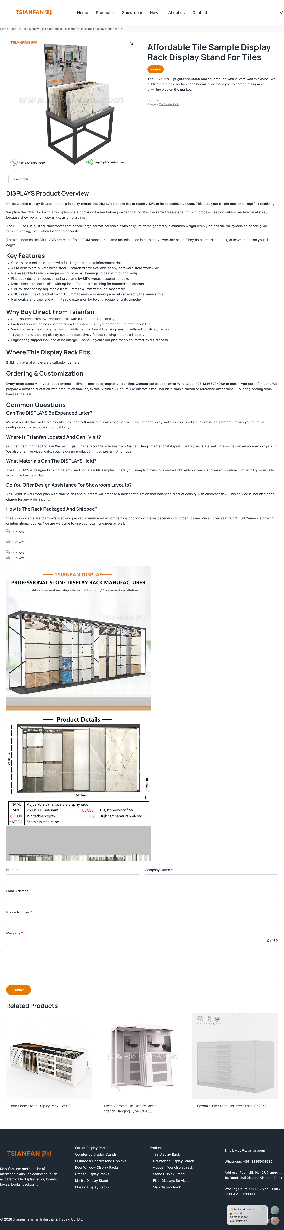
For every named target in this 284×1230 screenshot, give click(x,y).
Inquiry (156, 69)
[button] (131, 43)
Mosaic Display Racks (92, 1187)
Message (14, 933)
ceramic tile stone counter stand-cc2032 (231, 1105)
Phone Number (19, 912)
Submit (18, 990)
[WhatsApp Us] (275, 1210)
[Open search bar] (282, 12)
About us (176, 12)
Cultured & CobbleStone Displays (100, 1161)
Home (82, 12)
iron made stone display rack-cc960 (41, 1105)
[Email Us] (275, 1221)
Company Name (159, 870)
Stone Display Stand (169, 1174)
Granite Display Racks (92, 1174)
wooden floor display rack (173, 1167)
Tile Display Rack (169, 104)
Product (156, 1148)
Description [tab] (19, 179)
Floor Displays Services (171, 1181)
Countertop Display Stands (95, 1154)
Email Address (18, 891)
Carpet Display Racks (91, 1148)
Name (12, 870)
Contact (199, 12)
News (155, 12)
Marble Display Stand (91, 1181)
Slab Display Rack (167, 1187)
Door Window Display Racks (97, 1167)
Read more (19, 1118)
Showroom (132, 12)
